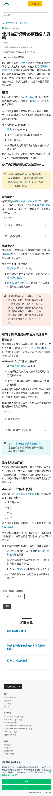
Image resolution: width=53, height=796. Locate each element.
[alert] (26, 309)
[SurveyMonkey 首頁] (6, 4)
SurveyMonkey (10, 698)
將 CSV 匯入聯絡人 (16, 282)
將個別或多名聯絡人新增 (26, 201)
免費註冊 (35, 4)
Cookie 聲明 (13, 775)
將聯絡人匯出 (14, 268)
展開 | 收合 (8, 217)
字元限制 (29, 96)
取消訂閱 (7, 748)
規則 (36, 532)
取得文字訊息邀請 (17, 660)
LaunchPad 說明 (10, 723)
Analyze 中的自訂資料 (14, 57)
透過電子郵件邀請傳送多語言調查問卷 (26, 647)
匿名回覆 (16, 568)
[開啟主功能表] (46, 3)
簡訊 (12, 70)
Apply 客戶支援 (10, 734)
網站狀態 (7, 745)
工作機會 (7, 704)
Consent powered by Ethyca (38, 792)
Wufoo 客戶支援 (10, 731)
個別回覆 (16, 493)
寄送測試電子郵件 (29, 443)
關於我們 (7, 701)
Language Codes (16, 630)
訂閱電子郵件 (9, 754)
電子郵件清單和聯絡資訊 (16, 22)
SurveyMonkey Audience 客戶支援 (17, 726)
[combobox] (13, 686)
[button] (26, 225)
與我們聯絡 (8, 751)
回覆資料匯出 (30, 493)
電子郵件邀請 (44, 205)
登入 (9, 129)
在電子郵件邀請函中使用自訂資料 (19, 52)
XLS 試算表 (8, 526)
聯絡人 (24, 62)
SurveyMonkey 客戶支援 (13, 717)
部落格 (7, 707)
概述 (6, 42)
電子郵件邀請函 (20, 366)
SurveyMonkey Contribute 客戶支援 (18, 729)
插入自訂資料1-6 (33, 347)
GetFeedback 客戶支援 (13, 720)
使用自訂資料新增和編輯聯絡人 (18, 47)
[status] (26, 180)
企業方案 (22, 181)
